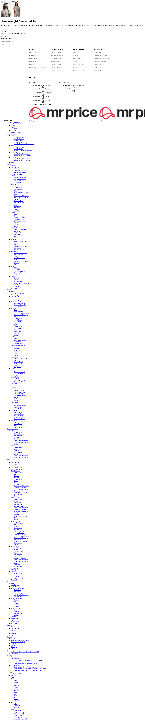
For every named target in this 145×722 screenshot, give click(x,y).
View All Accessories (20, 253)
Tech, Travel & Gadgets (18, 642)
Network (13, 702)
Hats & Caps (18, 363)
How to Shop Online (100, 56)
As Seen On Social (20, 177)
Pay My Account (56, 59)
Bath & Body (15, 633)
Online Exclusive (19, 174)
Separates (17, 231)
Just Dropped (11, 134)
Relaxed (19, 328)
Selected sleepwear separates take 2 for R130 (28, 660)
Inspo (9, 650)
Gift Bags (14, 647)
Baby (12, 162)
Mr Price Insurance (57, 71)
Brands (13, 266)
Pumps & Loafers (19, 217)
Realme (16, 700)
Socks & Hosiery (19, 249)
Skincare (13, 630)
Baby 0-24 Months (16, 132)
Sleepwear (14, 228)
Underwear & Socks (20, 492)
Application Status (57, 56)
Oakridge (17, 171)
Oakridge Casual (19, 271)
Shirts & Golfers (19, 506)
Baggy (19, 321)
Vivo (15, 697)
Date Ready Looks (20, 305)
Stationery (14, 643)
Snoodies (17, 238)
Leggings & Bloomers (21, 595)
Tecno (16, 692)
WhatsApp (97, 52)
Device (13, 679)
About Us (75, 52)
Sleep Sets (17, 233)
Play (12, 620)
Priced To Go (15, 276)
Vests (16, 353)
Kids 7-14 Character (17, 469)
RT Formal (17, 269)
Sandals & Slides (19, 216)
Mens (12, 127)
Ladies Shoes (15, 387)
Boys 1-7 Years (15, 497)
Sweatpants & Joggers (21, 197)
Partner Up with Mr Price (37, 68)
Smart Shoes (18, 342)
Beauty (16, 285)
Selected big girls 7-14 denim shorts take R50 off (29, 667)
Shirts (16, 323)
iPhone (16, 682)
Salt (15, 684)
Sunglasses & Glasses (21, 261)
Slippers (16, 226)
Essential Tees (18, 311)
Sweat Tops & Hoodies (21, 196)
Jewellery (17, 256)
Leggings (17, 211)
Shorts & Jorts (18, 201)
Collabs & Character (13, 122)
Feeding (13, 617)
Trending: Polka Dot (20, 172)
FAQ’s (96, 68)
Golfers (16, 325)
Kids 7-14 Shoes (19, 427)
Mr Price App (33, 56)
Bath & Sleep (15, 618)
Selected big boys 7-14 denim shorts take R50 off (30, 669)
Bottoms (16, 603)
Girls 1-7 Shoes (19, 414)
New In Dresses (19, 139)
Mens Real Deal (15, 662)
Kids (8, 459)
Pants (16, 199)
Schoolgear (14, 570)
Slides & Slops (18, 343)
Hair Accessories (19, 258)
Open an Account (56, 52)
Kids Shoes (14, 410)
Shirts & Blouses (19, 202)
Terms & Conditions (78, 65)
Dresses (16, 186)
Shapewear (17, 248)
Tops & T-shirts (19, 434)
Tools (12, 635)
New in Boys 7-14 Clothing (22, 155)
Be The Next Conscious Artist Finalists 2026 (25, 652)
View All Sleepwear (20, 229)
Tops (15, 191)
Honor (16, 695)
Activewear (17, 206)
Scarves (16, 263)
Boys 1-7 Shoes (19, 415)
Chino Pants (18, 326)
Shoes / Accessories (20, 380)
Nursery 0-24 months (17, 588)
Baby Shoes (18, 412)
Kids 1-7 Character (17, 467)
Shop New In (15, 675)
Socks (16, 355)
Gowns (16, 236)
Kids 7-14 (14, 129)
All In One (17, 234)
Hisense (16, 689)
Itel (15, 694)
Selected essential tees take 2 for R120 (26, 663)
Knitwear (17, 207)
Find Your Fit (33, 65)
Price (12, 709)
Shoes (13, 212)
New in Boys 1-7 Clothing (22, 160)
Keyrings (13, 645)
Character (14, 586)
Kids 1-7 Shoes (18, 425)
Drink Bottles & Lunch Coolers (20, 640)
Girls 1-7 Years (15, 471)
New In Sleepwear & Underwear (24, 144)
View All (16, 214)
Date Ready (17, 181)
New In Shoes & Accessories (23, 150)
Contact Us (97, 71)
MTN (15, 704)
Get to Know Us (34, 52)
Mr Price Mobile (56, 68)
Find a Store (33, 59)
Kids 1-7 (13, 130)
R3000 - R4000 (19, 715)
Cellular (9, 672)
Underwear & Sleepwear (21, 283)
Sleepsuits (17, 591)
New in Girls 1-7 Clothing (22, 159)
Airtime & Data (55, 62)
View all (19, 320)
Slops (16, 224)
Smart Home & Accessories (19, 719)
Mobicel (16, 690)
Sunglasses (17, 367)
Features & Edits (16, 176)
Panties (16, 244)
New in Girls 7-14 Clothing (22, 154)
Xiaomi (16, 699)
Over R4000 (18, 717)
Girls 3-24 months (16, 598)
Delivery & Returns (100, 62)
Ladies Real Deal (16, 658)
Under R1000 (18, 710)
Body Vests (17, 590)
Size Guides (98, 65)
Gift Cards (32, 62)
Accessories (14, 251)
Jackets (16, 209)
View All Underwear (20, 241)
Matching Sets (18, 189)
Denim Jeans (18, 187)
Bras (15, 243)
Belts (15, 264)
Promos (9, 655)
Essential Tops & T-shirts (22, 192)
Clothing (13, 184)
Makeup (13, 632)
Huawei (16, 687)
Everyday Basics (12, 429)
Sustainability (76, 59)
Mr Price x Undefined (17, 124)
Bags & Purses (18, 254)
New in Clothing (19, 137)
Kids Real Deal (15, 665)
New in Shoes (18, 142)
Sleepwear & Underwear (18, 345)
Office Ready (18, 182)
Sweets (13, 648)
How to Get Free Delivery (102, 59)
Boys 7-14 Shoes (19, 419)
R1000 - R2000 (19, 712)
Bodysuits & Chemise (20, 246)
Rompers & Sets (19, 593)
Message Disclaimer (78, 71)
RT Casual (17, 268)
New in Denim (18, 140)
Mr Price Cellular (56, 65)
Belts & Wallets (18, 362)
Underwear (14, 239)
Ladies (13, 125)
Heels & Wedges (19, 219)
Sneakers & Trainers (20, 221)
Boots (16, 223)
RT (15, 169)
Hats (15, 259)
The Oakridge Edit (20, 179)
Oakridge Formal (19, 273)
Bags (15, 360)
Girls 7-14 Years (16, 521)
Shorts (16, 316)
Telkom (16, 707)
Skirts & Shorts (19, 531)
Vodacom (17, 705)
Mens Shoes (14, 402)
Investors (75, 56)
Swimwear (20, 533)
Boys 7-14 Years (16, 546)
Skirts (16, 204)
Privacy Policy (76, 68)
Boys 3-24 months (16, 608)
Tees (15, 194)
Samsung (17, 685)
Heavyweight (15, 295)
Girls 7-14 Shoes (19, 417)
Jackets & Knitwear (20, 487)
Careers (75, 62)
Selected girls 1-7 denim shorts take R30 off (28, 670)
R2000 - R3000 (19, 714)
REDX (16, 274)
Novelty (16, 286)
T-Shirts (16, 501)
